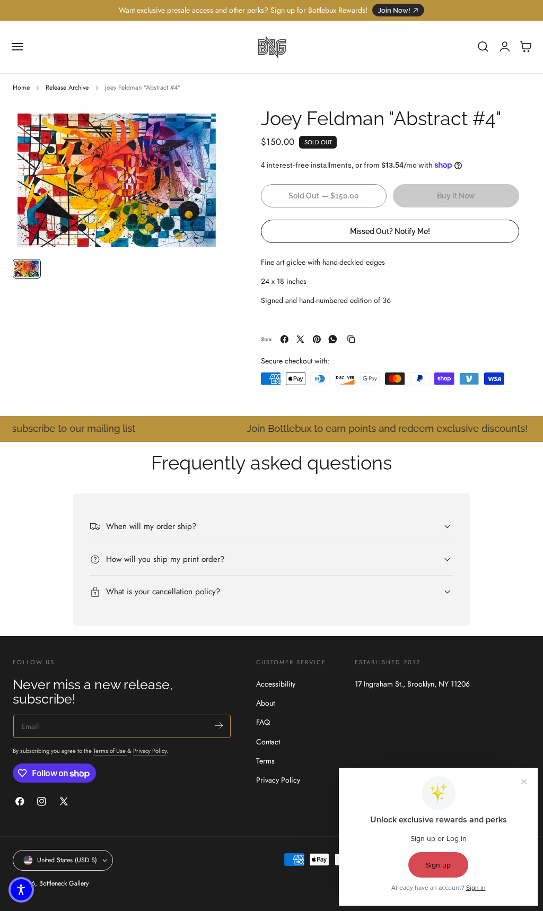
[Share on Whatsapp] (333, 339)
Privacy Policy (150, 751)
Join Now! (394, 10)
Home (21, 87)
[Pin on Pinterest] (317, 339)
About (265, 703)
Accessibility (275, 684)
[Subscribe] (218, 725)
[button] (17, 46)
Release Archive (67, 87)
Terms (265, 761)
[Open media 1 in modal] (201, 127)
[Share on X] (300, 339)
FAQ (263, 722)
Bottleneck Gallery (64, 883)
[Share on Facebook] (284, 339)
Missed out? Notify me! (390, 231)
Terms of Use (110, 751)
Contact (268, 741)
